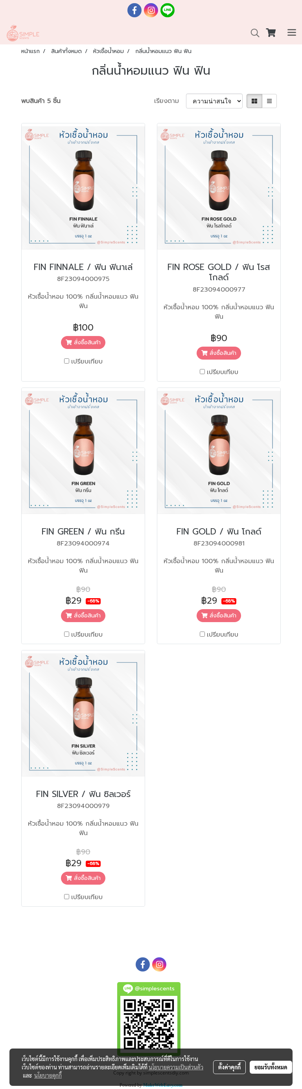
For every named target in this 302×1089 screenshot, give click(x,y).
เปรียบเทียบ (87, 361)
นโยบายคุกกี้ (48, 1075)
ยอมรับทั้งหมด (270, 1067)
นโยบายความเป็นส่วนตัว (176, 1067)
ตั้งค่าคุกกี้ (229, 1067)
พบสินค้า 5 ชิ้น (41, 101)
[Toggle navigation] (291, 33)
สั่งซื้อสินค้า (86, 342)
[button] (252, 33)
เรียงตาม (170, 101)
